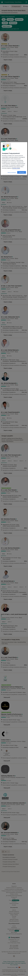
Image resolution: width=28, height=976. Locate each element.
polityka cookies (16, 168)
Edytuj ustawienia (12, 172)
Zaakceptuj (21, 172)
